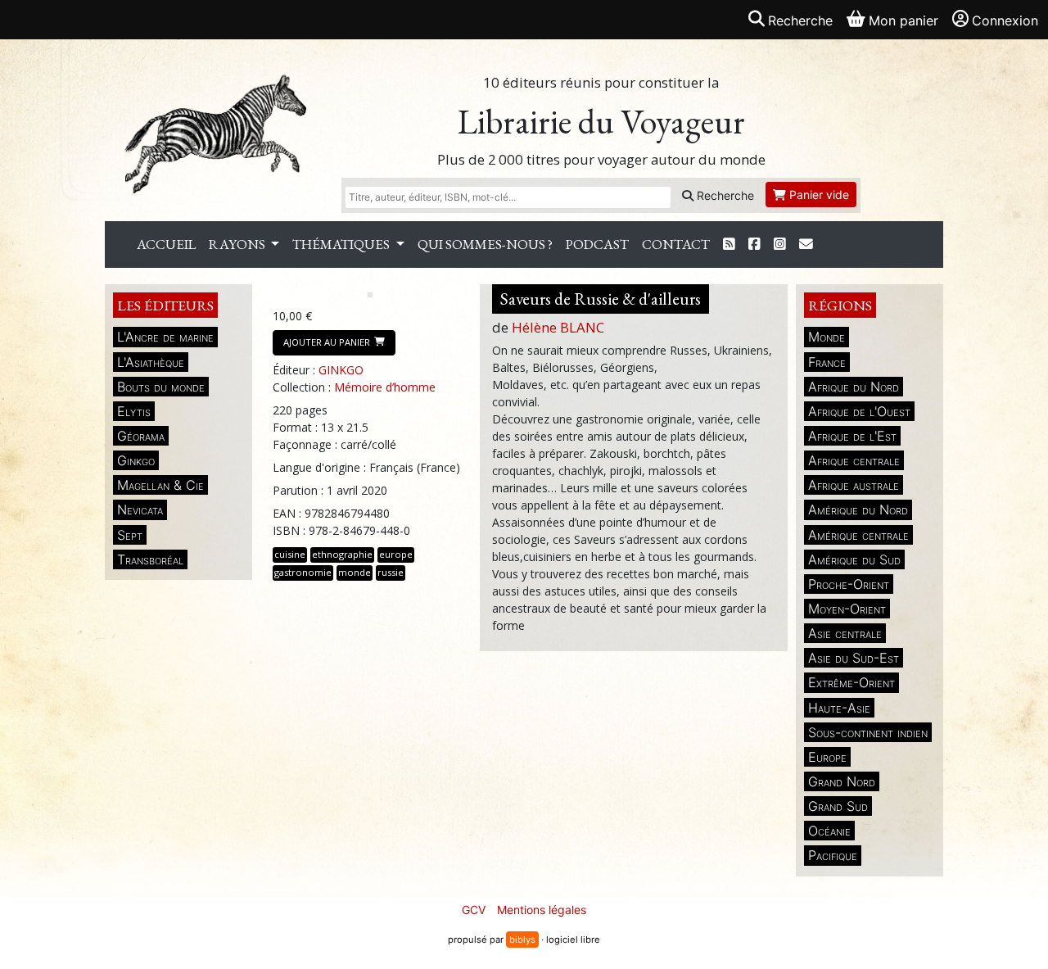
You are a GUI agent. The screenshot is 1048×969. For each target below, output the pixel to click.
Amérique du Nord (858, 509)
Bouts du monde (161, 386)
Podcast (597, 244)
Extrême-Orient (851, 682)
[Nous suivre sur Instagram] (780, 244)
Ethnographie (342, 554)
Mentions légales (541, 910)
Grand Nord (841, 781)
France (827, 362)
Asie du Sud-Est (853, 658)
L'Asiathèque (150, 362)
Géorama (141, 436)
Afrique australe (853, 485)
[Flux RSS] (729, 244)
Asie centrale (845, 633)
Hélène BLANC (558, 327)
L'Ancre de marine (165, 336)
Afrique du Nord (853, 386)
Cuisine (289, 554)
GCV (474, 910)
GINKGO (341, 370)
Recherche (723, 195)
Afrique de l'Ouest (859, 411)
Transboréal (150, 559)
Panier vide (817, 194)
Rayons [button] (238, 244)
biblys (522, 939)
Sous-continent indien (868, 732)
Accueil (166, 244)
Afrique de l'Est (852, 436)
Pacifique (832, 855)
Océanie (829, 830)
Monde (826, 336)
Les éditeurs (165, 305)
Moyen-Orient (847, 608)
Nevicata (140, 509)
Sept (129, 535)
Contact (676, 244)
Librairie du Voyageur (601, 121)
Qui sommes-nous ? (485, 244)
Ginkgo (136, 460)
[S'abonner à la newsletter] (806, 244)
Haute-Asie (839, 708)
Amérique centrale (858, 535)
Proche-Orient (848, 584)
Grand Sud (838, 806)
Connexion (1005, 20)
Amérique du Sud (854, 559)
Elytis (134, 411)
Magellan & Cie (160, 485)
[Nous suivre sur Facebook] (754, 244)
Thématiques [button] (342, 244)
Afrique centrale (854, 460)
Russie (390, 572)
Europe (827, 757)
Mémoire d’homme (385, 387)
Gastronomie (303, 572)
